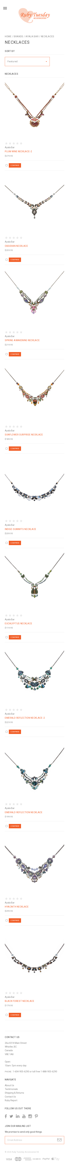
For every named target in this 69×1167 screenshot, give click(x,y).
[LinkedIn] (17, 1116)
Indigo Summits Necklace (20, 529)
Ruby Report (11, 1100)
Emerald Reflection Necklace (24, 812)
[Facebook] (6, 1116)
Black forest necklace (19, 1001)
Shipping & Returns (14, 1093)
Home (8, 36)
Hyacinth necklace (17, 906)
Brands (18, 36)
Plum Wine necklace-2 (18, 151)
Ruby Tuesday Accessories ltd (25, 1152)
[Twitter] (11, 1116)
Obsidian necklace (16, 246)
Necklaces (47, 36)
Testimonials (11, 1089)
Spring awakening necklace (22, 340)
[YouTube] (24, 1116)
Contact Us (10, 1096)
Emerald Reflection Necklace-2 (25, 718)
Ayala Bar (32, 36)
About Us (9, 1085)
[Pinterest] (36, 1115)
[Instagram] (30, 1116)
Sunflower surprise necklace (24, 434)
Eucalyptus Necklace (18, 623)
